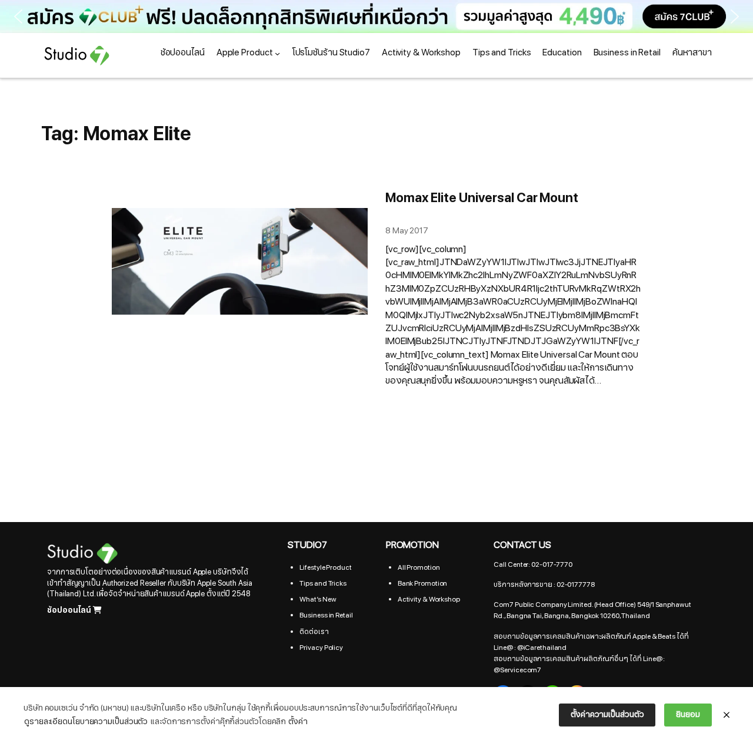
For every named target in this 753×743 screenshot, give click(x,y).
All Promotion (419, 567)
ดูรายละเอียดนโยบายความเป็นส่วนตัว (86, 721)
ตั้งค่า (298, 721)
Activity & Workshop (429, 599)
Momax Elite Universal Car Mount (481, 198)
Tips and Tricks (322, 583)
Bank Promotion (423, 583)
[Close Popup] (726, 715)
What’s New (317, 599)
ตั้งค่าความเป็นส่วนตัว (607, 714)
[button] (376, 16)
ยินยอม (688, 714)
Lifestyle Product (325, 567)
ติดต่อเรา (313, 631)
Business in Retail (325, 615)
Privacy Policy (321, 647)
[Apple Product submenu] (277, 53)
